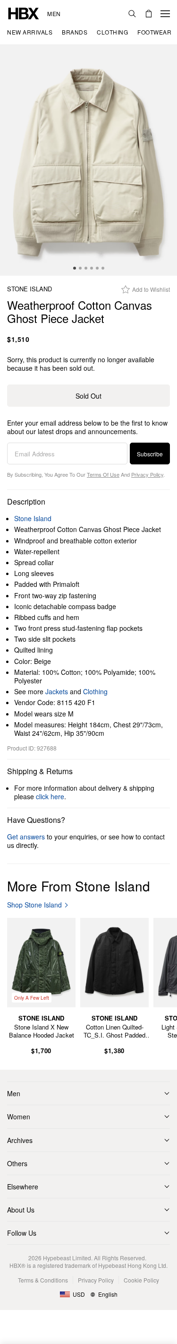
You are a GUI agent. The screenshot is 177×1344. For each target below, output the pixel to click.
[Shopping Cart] (148, 13)
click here (50, 796)
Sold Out (88, 396)
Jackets (56, 691)
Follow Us (21, 1233)
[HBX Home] (23, 12)
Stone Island (29, 289)
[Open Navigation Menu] (165, 13)
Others (17, 1163)
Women (18, 1116)
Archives (20, 1140)
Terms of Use (103, 474)
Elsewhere (22, 1186)
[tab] (74, 268)
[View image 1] (88, 160)
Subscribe (150, 454)
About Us (20, 1209)
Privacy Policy (147, 474)
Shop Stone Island (34, 904)
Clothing (95, 691)
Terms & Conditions (43, 1280)
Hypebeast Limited (67, 1258)
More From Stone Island (78, 885)
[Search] (132, 13)
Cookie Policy (141, 1280)
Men (54, 14)
